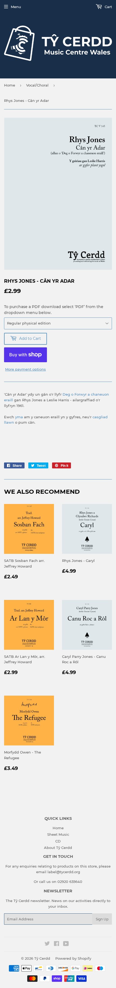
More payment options (25, 369)
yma (19, 417)
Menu (16, 7)
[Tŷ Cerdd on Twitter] (47, 944)
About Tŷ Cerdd (58, 847)
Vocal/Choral (37, 85)
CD (58, 841)
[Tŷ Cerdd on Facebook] (56, 944)
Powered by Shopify (73, 958)
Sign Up (102, 919)
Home (9, 85)
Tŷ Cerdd (42, 958)
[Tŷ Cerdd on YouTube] (66, 944)
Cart (108, 7)
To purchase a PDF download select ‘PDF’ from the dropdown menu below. (53, 309)
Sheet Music (58, 834)
